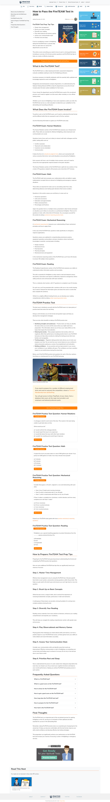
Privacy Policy (62, 800)
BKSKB (40, 6)
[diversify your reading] (32, 607)
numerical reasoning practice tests (54, 215)
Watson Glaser (50, 6)
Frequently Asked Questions (18, 24)
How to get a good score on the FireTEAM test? (49, 693)
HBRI (88, 6)
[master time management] (32, 571)
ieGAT (81, 6)
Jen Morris (72, 19)
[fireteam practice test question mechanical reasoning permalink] (32, 474)
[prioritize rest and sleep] (32, 657)
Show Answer (38, 439)
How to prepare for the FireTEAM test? (46, 703)
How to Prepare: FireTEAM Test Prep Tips (20, 21)
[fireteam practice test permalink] (32, 302)
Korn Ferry (32, 6)
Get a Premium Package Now (55, 408)
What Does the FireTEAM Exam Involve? (18, 15)
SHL (24, 6)
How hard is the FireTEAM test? (44, 708)
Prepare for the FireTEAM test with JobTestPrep (55, 61)
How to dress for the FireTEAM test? (45, 689)
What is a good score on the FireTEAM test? (47, 684)
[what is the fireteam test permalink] (32, 65)
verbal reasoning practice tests (58, 298)
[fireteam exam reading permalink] (32, 262)
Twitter (67, 796)
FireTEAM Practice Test (16, 18)
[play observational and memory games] (32, 626)
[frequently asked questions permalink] (32, 674)
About (82, 2)
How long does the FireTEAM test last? (46, 698)
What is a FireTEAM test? (42, 679)
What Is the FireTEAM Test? (17, 12)
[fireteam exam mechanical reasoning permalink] (32, 218)
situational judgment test (51, 154)
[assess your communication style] (32, 640)
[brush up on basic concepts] (32, 588)
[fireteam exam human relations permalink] (32, 124)
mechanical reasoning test (41, 224)
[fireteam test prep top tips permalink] (32, 23)
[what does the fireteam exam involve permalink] (32, 109)
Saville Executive (71, 6)
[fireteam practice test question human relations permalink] (32, 412)
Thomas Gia (60, 6)
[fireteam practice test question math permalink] (32, 445)
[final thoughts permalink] (32, 712)
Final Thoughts (14, 27)
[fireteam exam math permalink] (32, 172)
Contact (87, 2)
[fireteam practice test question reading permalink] (32, 524)
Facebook (79, 796)
